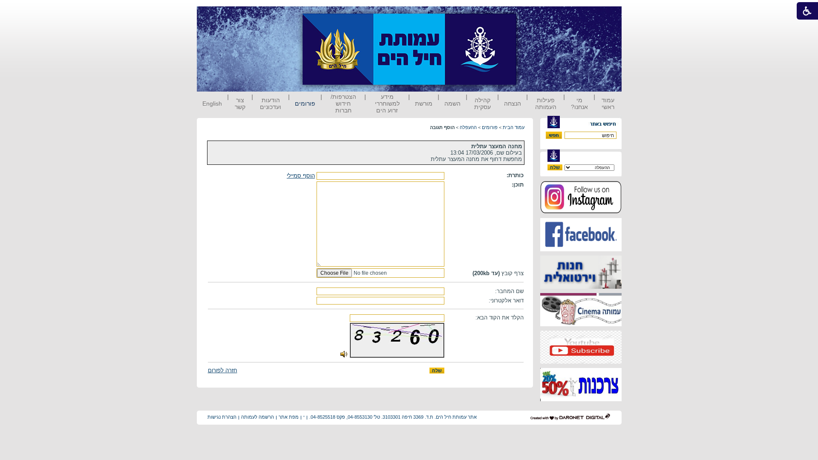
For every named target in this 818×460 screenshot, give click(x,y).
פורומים (305, 103)
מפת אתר (289, 417)
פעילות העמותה (545, 103)
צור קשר (240, 103)
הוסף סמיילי (301, 175)
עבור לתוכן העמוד (532, 15)
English (212, 103)
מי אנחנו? (579, 103)
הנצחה (512, 103)
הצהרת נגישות (221, 417)
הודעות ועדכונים (270, 103)
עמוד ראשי (608, 103)
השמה (452, 103)
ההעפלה (468, 127)
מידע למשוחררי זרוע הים (387, 103)
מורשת (423, 103)
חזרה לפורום (222, 370)
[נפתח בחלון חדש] (581, 212)
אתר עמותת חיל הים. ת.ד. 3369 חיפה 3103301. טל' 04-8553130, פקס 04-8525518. (393, 417)
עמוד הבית (513, 127)
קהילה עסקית (482, 103)
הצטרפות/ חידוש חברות (343, 103)
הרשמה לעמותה (257, 417)
